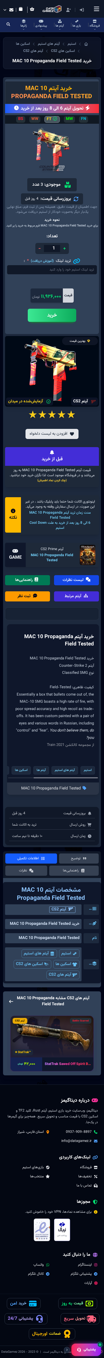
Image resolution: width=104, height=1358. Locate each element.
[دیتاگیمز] (86, 44)
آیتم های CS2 (33, 51)
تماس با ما (84, 1185)
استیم (72, 44)
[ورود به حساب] (89, 10)
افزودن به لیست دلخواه (48, 434)
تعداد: (52, 236)
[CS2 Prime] (87, 555)
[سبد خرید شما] (33, 10)
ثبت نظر (24, 596)
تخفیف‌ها (85, 1176)
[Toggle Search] (8, 24)
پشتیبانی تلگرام (81, 1274)
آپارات (88, 1283)
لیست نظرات (74, 580)
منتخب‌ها (37, 1176)
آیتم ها (41, 770)
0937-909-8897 (79, 1132)
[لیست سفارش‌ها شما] (21, 10)
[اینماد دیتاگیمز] (42, 1230)
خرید (52, 315)
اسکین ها (23, 44)
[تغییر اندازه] (67, 1350)
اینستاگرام (85, 1264)
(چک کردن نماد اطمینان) (52, 480)
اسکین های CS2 (63, 51)
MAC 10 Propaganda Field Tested (52, 558)
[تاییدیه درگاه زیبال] (62, 1230)
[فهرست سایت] (96, 9)
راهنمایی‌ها (24, 580)
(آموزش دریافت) (42, 261)
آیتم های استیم (49, 44)
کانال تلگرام (36, 1274)
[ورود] (81, 10)
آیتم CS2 (58, 909)
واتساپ (38, 1264)
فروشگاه (86, 1167)
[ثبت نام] (68, 10)
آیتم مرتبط (73, 596)
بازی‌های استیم (33, 1167)
